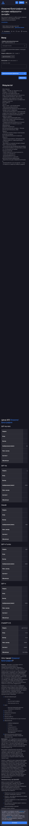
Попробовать (7, 31)
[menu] (26, 2)
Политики (9, 816)
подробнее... (4, 22)
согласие (21, 811)
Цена (19, 31)
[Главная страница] (3, 2)
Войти (21, 2)
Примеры (25, 31)
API (14, 31)
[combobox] (14, 46)
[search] (16, 2)
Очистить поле (6, 63)
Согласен (14, 822)
